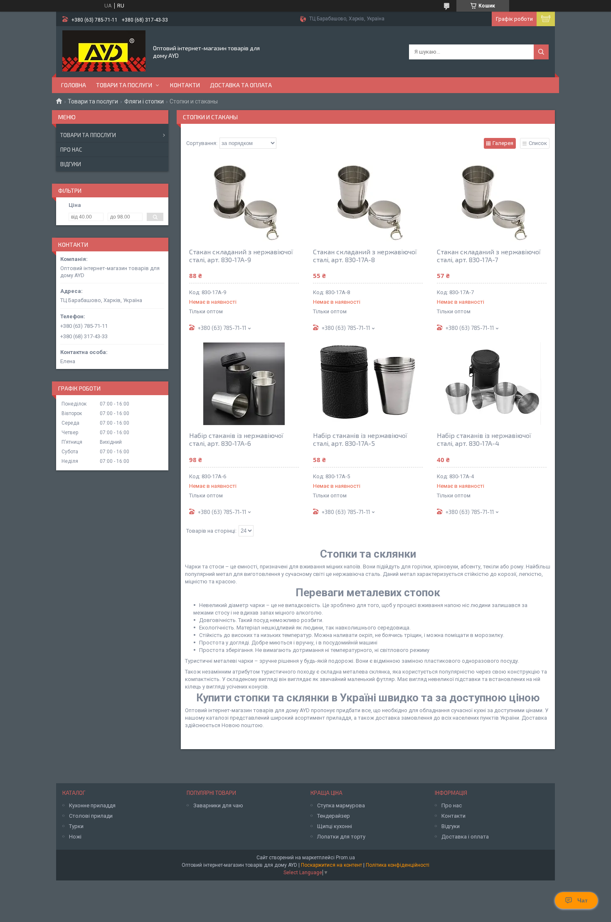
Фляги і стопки (144, 101)
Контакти (185, 85)
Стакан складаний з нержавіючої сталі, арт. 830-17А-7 (489, 255)
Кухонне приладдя (92, 805)
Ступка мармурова (341, 805)
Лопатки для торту (341, 836)
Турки (76, 826)
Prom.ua (345, 858)
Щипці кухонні (334, 826)
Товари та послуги (124, 85)
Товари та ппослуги (88, 135)
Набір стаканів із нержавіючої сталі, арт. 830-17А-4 (484, 439)
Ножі (75, 836)
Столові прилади (91, 816)
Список (538, 143)
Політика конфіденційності (397, 865)
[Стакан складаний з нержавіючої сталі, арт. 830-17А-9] (244, 199)
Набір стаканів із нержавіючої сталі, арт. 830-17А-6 (236, 439)
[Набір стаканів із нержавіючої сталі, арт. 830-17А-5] (368, 383)
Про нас (71, 149)
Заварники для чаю (218, 805)
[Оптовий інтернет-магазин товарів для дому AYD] (103, 51)
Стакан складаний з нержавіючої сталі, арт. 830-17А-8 (365, 255)
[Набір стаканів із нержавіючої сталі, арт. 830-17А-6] (244, 383)
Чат (582, 900)
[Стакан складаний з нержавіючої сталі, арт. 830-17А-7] (492, 199)
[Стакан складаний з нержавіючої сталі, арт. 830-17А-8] (368, 199)
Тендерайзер (333, 816)
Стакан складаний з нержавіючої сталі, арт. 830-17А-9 (241, 255)
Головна (73, 85)
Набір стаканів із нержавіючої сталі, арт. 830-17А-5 (360, 439)
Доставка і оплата (465, 836)
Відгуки (70, 164)
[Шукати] (541, 51)
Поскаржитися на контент (331, 865)
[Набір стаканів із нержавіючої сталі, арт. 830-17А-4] (492, 383)
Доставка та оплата (241, 85)
